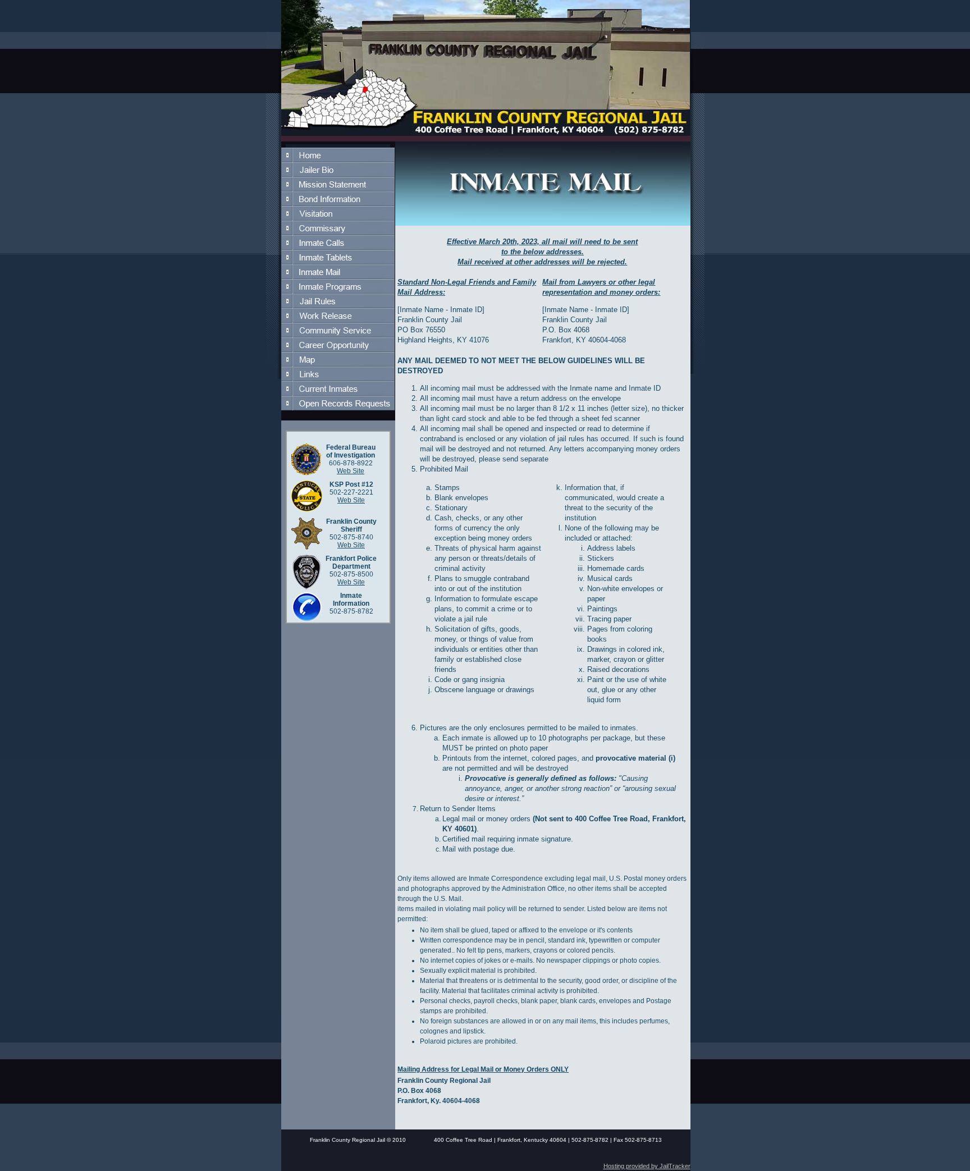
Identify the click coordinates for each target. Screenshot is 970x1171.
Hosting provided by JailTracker (646, 1166)
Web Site (350, 471)
